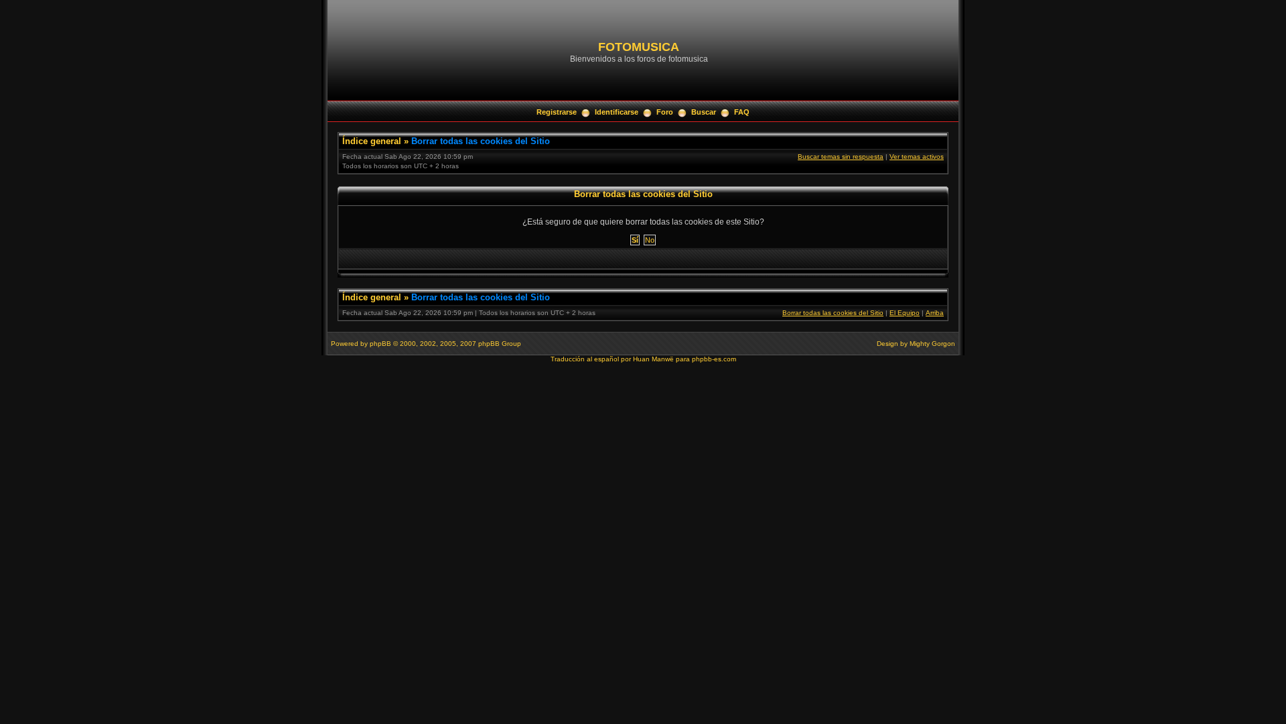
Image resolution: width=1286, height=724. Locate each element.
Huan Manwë (653, 359)
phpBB (380, 343)
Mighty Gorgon (932, 343)
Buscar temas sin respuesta (840, 156)
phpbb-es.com (714, 359)
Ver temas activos (916, 156)
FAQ (741, 112)
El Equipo (904, 312)
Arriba (935, 312)
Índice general (371, 141)
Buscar (703, 112)
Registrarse (557, 112)
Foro (664, 112)
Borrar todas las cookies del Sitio (480, 141)
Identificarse (616, 112)
